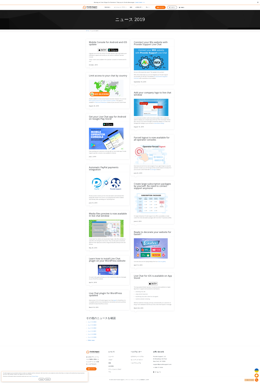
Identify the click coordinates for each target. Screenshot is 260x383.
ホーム (87, 30)
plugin (114, 300)
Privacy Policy (35, 376)
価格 (131, 7)
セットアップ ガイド (137, 359)
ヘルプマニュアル (136, 363)
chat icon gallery (162, 261)
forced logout (153, 169)
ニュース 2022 (92, 328)
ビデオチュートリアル (137, 356)
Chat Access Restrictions (101, 102)
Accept (41, 379)
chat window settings (159, 123)
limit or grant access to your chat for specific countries (102, 100)
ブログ (110, 359)
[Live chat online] (257, 376)
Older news (91, 340)
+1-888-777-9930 (158, 367)
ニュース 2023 (92, 325)
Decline (47, 379)
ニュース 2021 (92, 331)
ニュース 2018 (92, 337)
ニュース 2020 (92, 334)
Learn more (138, 2)
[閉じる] (258, 2)
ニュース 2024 (92, 322)
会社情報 (111, 366)
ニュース (111, 356)
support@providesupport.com (162, 364)
